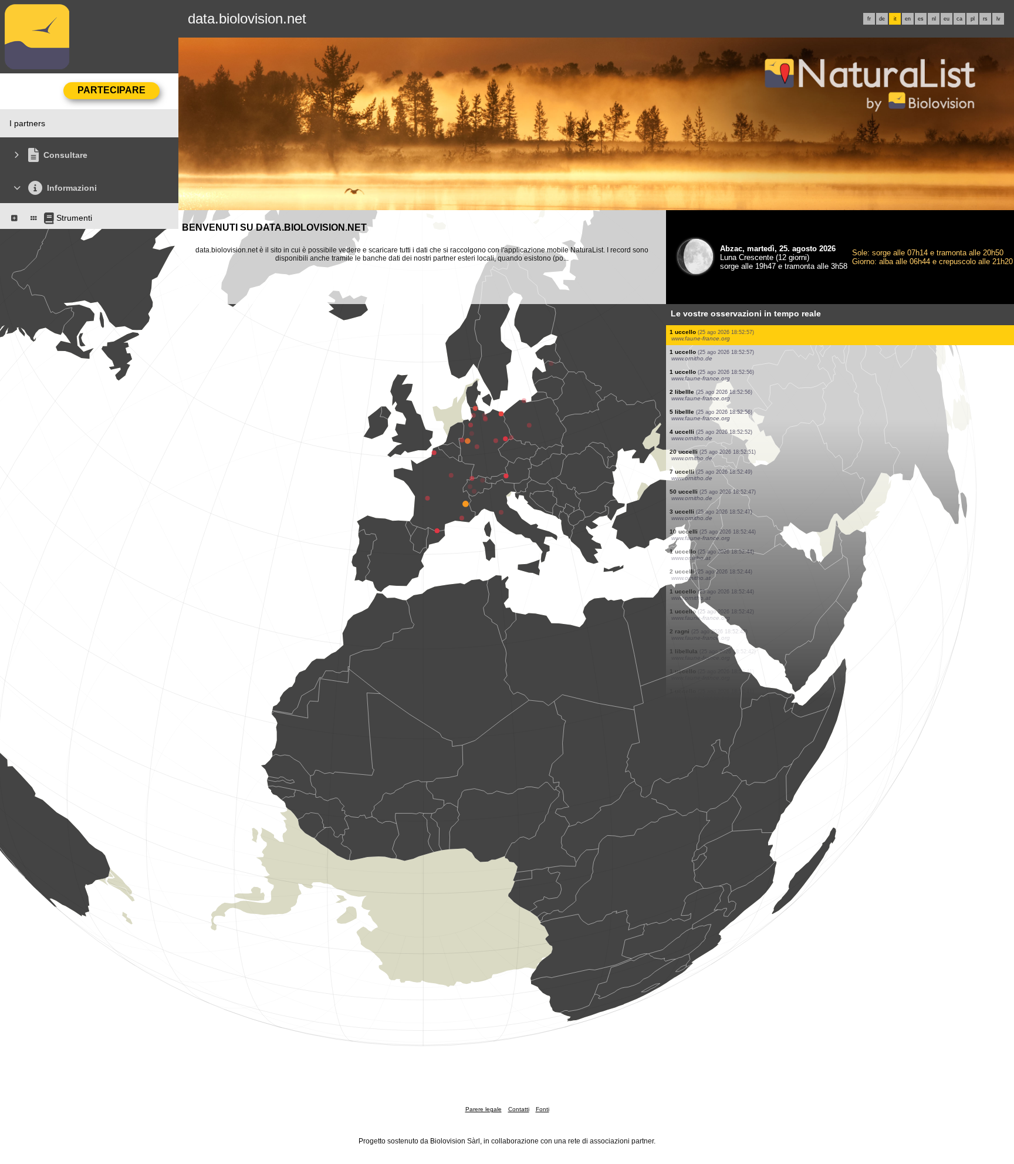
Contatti (518, 1109)
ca (959, 19)
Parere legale (483, 1109)
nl (934, 19)
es (921, 19)
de (882, 19)
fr (869, 19)
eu (946, 19)
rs (985, 19)
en (908, 19)
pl (973, 19)
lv (998, 19)
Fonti (542, 1109)
